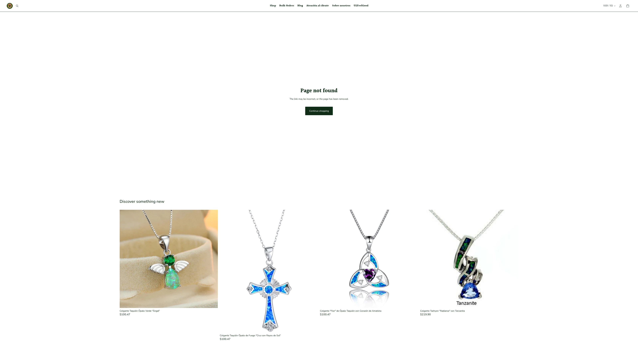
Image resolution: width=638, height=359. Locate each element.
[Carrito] (627, 5)
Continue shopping (319, 111)
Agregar (215, 302)
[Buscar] (17, 5)
